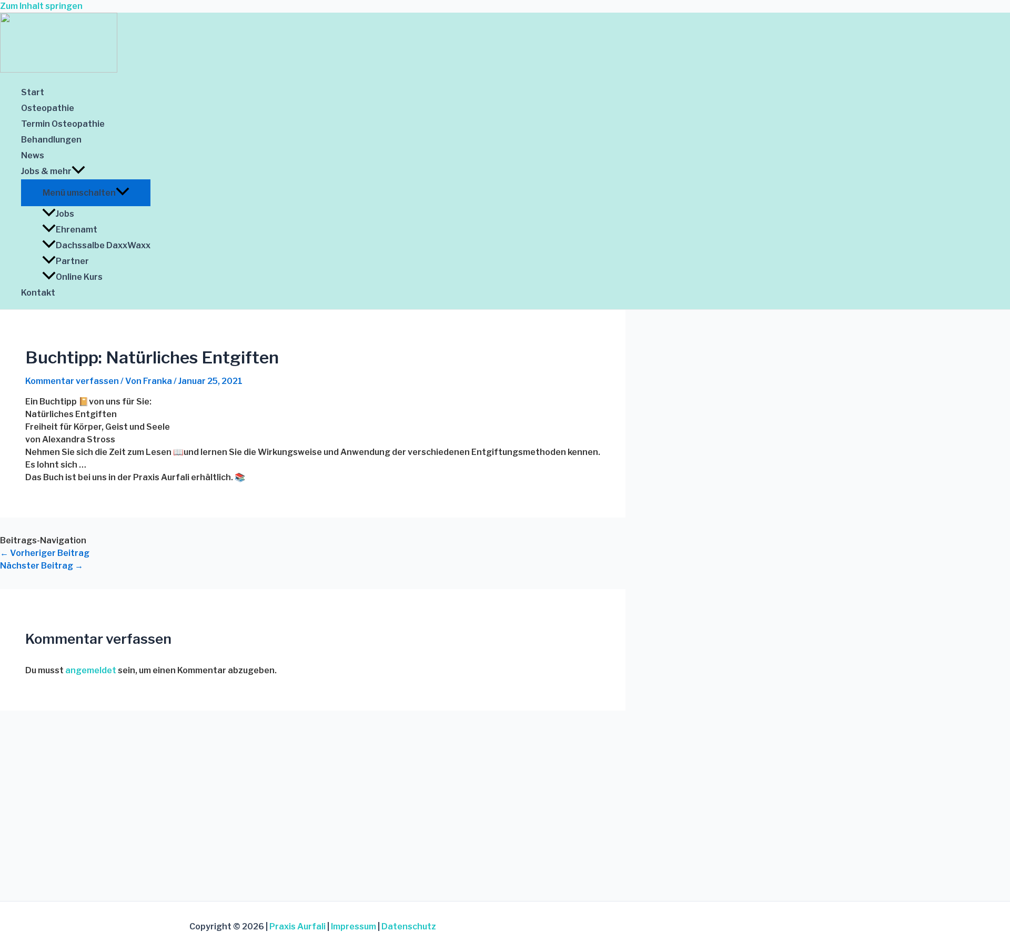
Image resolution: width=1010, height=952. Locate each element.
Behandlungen (51, 140)
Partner (72, 261)
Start (32, 92)
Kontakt (38, 293)
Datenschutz (408, 926)
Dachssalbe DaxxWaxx (103, 245)
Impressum (353, 926)
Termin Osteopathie (63, 124)
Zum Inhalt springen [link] (41, 6)
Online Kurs (79, 277)
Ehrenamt (76, 230)
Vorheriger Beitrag (44, 553)
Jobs (65, 214)
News (32, 155)
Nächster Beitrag (41, 566)
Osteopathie (47, 108)
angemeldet (90, 670)
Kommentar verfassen (72, 381)
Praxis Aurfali (297, 926)
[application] (78, 171)
